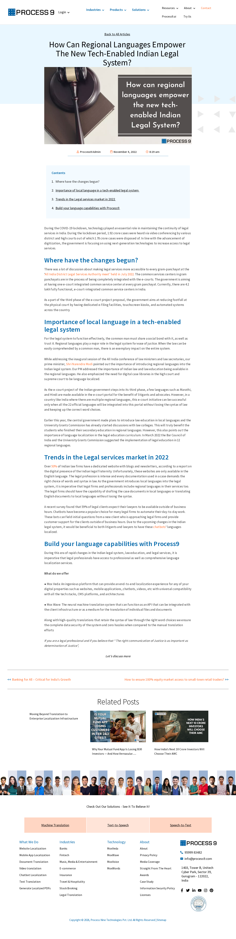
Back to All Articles (117, 34)
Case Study (146, 881)
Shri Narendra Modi (79, 364)
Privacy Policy (148, 855)
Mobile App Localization (34, 855)
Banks (63, 848)
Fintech (64, 855)
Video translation (30, 868)
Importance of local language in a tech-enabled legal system (97, 190)
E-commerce (68, 868)
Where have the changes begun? (77, 181)
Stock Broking (68, 888)
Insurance (66, 875)
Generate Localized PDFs (35, 888)
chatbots (159, 527)
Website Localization (32, 848)
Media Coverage (150, 861)
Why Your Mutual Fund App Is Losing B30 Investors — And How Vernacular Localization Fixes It (117, 753)
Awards (144, 875)
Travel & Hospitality (72, 881)
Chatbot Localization (32, 875)
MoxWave (113, 855)
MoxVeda (112, 848)
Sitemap (161, 920)
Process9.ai (169, 16)
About (188, 8)
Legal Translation (71, 895)
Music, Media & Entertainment (79, 861)
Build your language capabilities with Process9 (87, 208)
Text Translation (30, 881)
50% (54, 466)
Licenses (145, 895)
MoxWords (113, 868)
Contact (206, 8)
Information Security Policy (157, 888)
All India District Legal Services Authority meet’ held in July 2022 (89, 274)
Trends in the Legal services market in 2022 (85, 199)
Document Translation (33, 861)
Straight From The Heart (155, 868)
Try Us (187, 16)
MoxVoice (113, 861)
